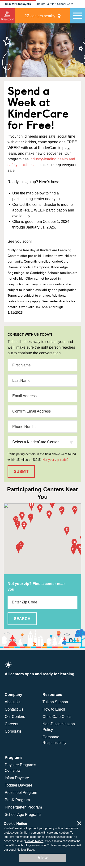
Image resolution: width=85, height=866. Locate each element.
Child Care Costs (56, 717)
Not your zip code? (55, 460)
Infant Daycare (17, 778)
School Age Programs (23, 815)
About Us (12, 702)
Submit (21, 472)
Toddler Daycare (18, 785)
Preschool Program (21, 793)
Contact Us (14, 709)
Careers (11, 724)
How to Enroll (53, 709)
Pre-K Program (17, 800)
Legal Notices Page (21, 849)
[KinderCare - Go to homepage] (7, 15)
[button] (21, 546)
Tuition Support (55, 702)
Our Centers (15, 717)
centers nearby (39, 15)
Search (22, 619)
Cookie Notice (34, 841)
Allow (42, 858)
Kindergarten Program (23, 807)
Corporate (13, 731)
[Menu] (77, 15)
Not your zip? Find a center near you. (36, 586)
